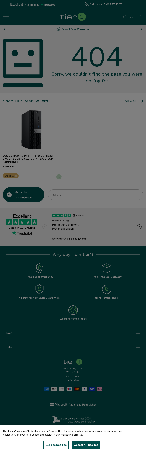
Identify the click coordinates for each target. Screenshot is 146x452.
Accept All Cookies (86, 444)
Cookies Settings (56, 444)
